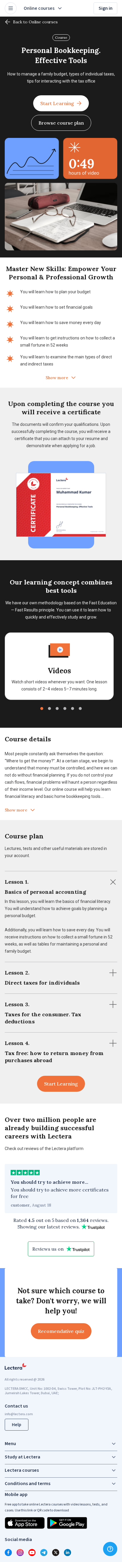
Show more (57, 377)
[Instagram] (20, 1552)
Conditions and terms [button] (27, 1483)
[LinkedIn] (67, 1552)
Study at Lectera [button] (22, 1457)
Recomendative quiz (61, 1331)
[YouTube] (32, 1552)
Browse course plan (61, 123)
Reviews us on (48, 1249)
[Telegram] (43, 1552)
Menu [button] (10, 1443)
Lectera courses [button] (22, 1470)
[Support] (110, 1549)
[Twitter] (55, 1552)
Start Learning (57, 103)
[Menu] (11, 8)
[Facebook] (8, 1552)
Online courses (39, 8)
